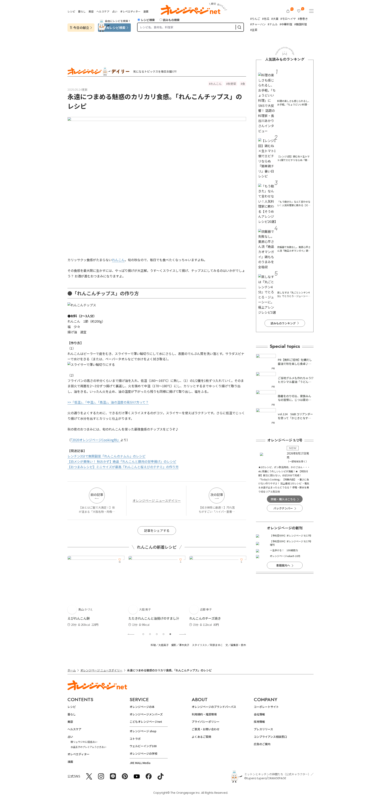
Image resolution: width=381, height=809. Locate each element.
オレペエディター (130, 11)
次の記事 (216, 494)
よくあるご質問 (201, 737)
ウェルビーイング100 (143, 746)
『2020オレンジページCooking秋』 (95, 439)
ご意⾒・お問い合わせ (205, 729)
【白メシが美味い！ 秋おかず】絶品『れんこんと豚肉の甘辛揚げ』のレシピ (121, 461)
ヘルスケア (102, 11)
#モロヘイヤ (288, 19)
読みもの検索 (171, 20)
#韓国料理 (300, 24)
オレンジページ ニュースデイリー (157, 500)
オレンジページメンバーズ (146, 714)
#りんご (255, 19)
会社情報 (259, 714)
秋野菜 (232, 84)
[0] (288, 11)
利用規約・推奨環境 (204, 714)
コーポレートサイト (266, 707)
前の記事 (96, 494)
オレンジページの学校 (143, 753)
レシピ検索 (148, 20)
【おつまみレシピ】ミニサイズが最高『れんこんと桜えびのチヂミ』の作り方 (123, 466)
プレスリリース (263, 729)
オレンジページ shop (143, 731)
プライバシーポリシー (205, 722)
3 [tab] (157, 634)
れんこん (216, 84)
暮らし (82, 11)
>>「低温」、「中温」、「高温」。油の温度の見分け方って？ (108, 402)
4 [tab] (163, 634)
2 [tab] (150, 634)
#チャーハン (258, 24)
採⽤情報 (259, 722)
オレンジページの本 (142, 707)
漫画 (145, 11)
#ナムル (273, 24)
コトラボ (135, 739)
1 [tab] (143, 634)
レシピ (71, 11)
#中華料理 (286, 24)
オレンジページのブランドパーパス (214, 707)
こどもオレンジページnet (146, 722)
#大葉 (274, 19)
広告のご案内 (262, 744)
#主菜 (253, 30)
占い (114, 11)
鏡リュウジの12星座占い (84, 741)
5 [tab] (170, 634)
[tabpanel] (95, 591)
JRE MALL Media (140, 763)
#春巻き (303, 19)
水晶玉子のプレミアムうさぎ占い (88, 747)
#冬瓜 (265, 19)
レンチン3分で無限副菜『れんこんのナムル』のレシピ (106, 456)
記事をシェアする (156, 530)
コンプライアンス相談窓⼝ (270, 737)
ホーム (71, 670)
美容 (91, 11)
